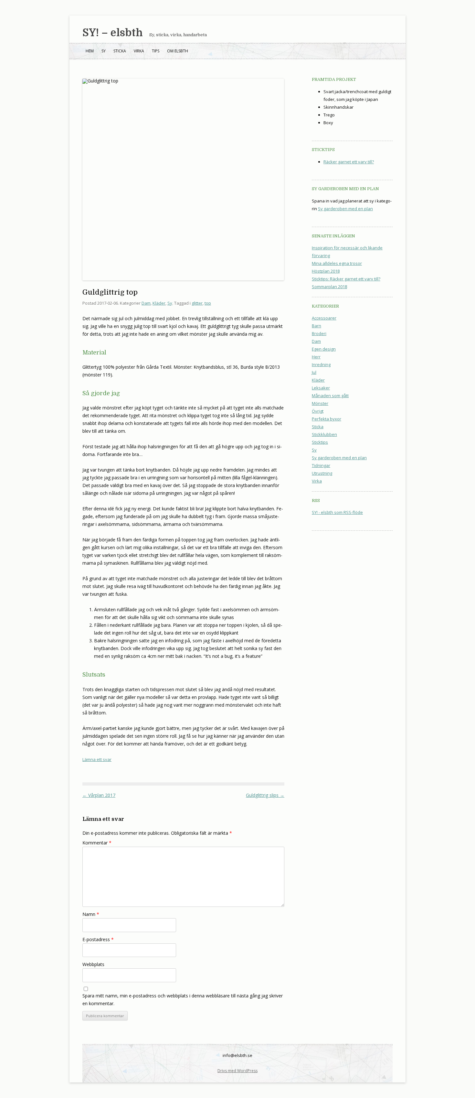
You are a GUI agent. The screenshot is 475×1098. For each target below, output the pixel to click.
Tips (155, 51)
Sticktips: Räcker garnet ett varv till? (346, 279)
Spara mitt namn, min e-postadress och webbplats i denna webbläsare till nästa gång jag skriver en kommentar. (182, 999)
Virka (139, 51)
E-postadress (98, 939)
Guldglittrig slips (265, 795)
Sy (103, 51)
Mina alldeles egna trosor (337, 263)
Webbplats (93, 964)
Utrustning (322, 473)
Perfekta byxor (326, 419)
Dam (146, 303)
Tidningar (321, 465)
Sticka (119, 51)
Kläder (159, 303)
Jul (314, 372)
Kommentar (96, 843)
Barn (316, 326)
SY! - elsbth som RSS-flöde (337, 512)
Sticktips (320, 442)
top (208, 303)
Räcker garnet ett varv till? (348, 162)
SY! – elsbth (112, 33)
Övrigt (317, 411)
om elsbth (177, 51)
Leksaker (321, 388)
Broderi (319, 333)
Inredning (321, 364)
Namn (90, 914)
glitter (197, 303)
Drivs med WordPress (237, 1070)
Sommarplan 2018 (329, 286)
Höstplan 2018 (326, 271)
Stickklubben (324, 434)
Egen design (324, 349)
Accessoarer (324, 318)
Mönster (320, 403)
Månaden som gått (330, 395)
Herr (316, 357)
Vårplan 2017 (98, 795)
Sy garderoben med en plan (345, 209)
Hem (90, 51)
